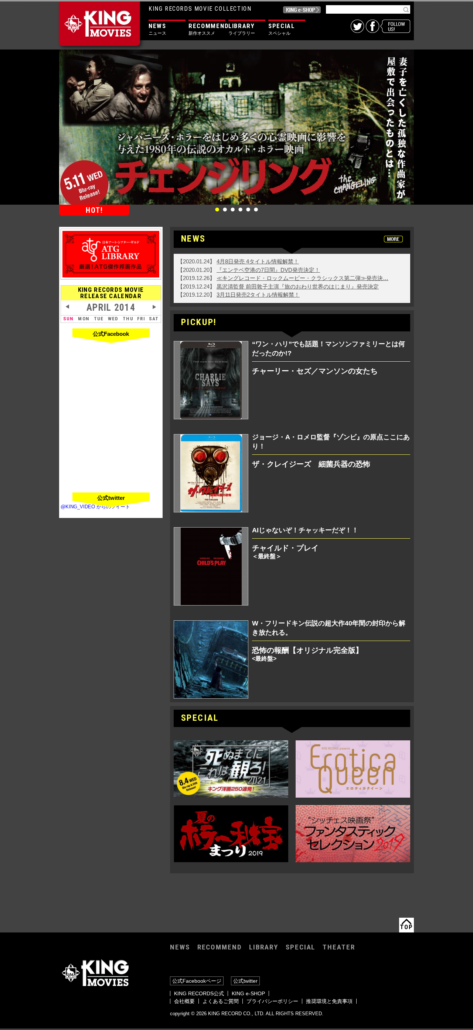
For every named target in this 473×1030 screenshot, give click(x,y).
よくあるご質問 (221, 1001)
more (393, 239)
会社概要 (184, 1001)
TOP (406, 927)
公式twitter (245, 981)
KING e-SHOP (302, 9)
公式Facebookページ (196, 981)
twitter (357, 26)
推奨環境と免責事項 (329, 1001)
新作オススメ (206, 28)
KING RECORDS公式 (199, 993)
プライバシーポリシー (272, 1001)
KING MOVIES (101, 26)
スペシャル (281, 28)
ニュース (157, 28)
